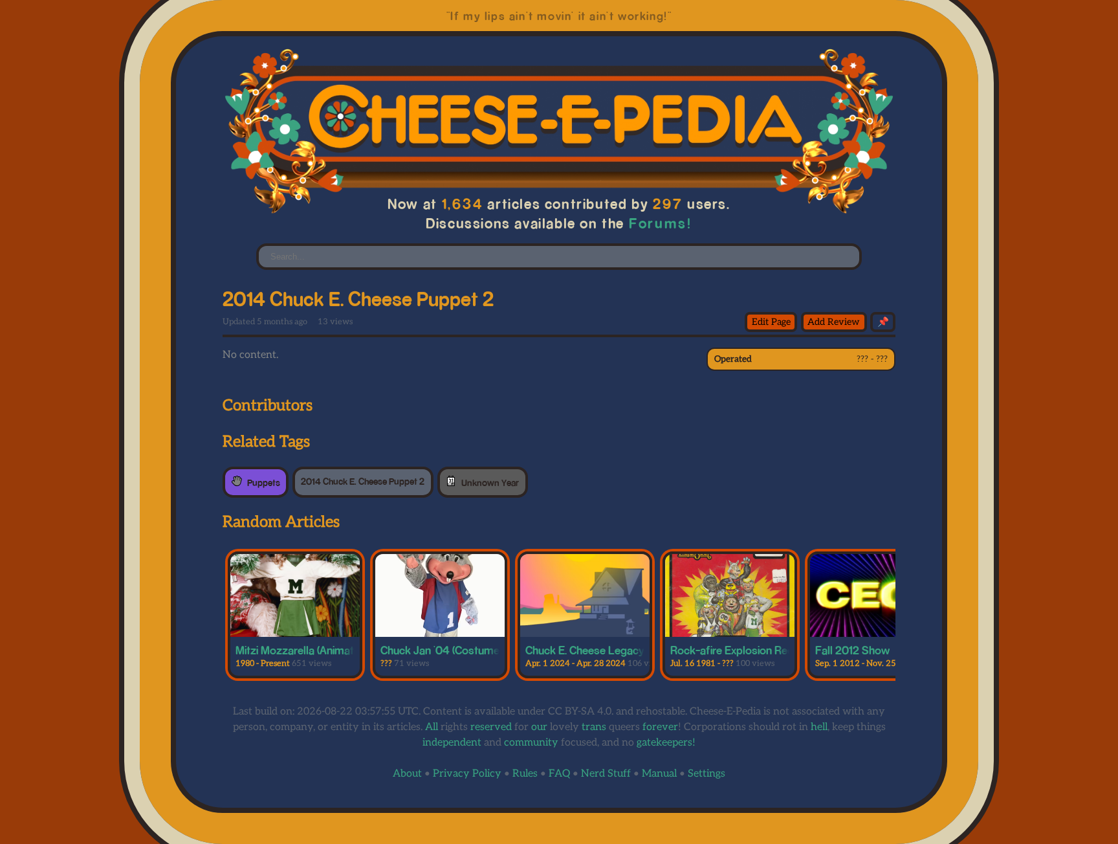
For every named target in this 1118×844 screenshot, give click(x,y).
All (431, 727)
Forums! (660, 223)
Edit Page (771, 322)
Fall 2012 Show (852, 649)
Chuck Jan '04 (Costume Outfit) (456, 649)
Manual (659, 774)
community (531, 743)
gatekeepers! (666, 743)
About (407, 774)
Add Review (833, 322)
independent (451, 743)
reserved (491, 727)
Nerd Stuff (606, 774)
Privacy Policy (467, 774)
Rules (525, 774)
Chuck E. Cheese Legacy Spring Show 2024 (632, 649)
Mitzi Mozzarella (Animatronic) (308, 649)
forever (660, 727)
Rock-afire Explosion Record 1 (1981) (758, 649)
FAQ (559, 774)
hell (819, 727)
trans (594, 727)
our (539, 727)
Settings (706, 774)
